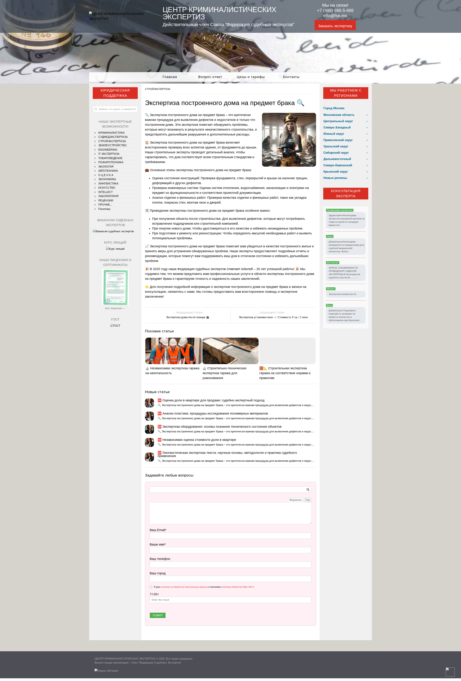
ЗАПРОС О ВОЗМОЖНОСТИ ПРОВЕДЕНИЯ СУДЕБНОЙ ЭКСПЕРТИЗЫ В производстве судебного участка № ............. (344, 273)
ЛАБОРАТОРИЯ (108, 196)
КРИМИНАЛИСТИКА (111, 132)
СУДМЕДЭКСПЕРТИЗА (113, 136)
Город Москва (333, 108)
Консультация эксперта (346, 193)
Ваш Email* (158, 530)
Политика (104, 208)
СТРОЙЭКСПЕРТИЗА (157, 89)
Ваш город (158, 573)
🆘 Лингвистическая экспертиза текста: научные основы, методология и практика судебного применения (227, 454)
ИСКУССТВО (106, 187)
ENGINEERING (107, 149)
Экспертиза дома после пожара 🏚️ (187, 317)
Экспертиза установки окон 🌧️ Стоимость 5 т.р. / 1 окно (273, 317)
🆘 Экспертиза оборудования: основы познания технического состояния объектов (220, 426)
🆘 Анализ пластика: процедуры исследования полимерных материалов (213, 413)
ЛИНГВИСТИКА (108, 183)
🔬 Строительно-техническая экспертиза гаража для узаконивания (224, 373)
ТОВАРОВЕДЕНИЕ (110, 158)
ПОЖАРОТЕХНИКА (110, 162)
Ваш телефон (160, 559)
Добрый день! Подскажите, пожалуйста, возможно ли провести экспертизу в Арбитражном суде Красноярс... (345, 315)
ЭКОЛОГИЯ (105, 166)
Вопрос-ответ (210, 77)
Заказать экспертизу (335, 26)
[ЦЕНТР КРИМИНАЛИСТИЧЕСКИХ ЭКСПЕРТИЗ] (121, 19)
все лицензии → (115, 308)
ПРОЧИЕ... (105, 204)
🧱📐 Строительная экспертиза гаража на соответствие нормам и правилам (284, 373)
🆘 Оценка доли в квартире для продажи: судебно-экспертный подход (211, 400)
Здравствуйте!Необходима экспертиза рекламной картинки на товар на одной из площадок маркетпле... (347, 220)
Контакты (291, 77)
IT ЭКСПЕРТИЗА (108, 153)
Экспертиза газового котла (342, 294)
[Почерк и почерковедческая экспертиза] (115, 248)
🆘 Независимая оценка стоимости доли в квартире (197, 440)
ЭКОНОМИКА (107, 179)
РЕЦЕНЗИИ (105, 200)
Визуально (295, 499)
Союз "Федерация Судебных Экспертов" (156, 662)
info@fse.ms (335, 15)
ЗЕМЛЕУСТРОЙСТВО (112, 145)
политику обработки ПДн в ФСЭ (237, 587)
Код (308, 499)
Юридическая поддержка (115, 92)
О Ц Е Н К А (105, 175)
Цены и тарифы (251, 77)
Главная (170, 77)
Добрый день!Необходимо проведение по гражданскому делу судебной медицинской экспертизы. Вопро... (346, 247)
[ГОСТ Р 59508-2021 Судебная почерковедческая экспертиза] (115, 325)
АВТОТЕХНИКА (108, 170)
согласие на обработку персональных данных (184, 587)
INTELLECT (105, 191)
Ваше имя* (158, 544)
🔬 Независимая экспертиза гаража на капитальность (172, 370)
